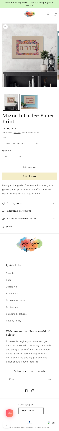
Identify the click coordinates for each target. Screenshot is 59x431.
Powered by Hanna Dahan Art (38, 427)
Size (4, 137)
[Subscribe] (49, 379)
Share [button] (9, 226)
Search (10, 273)
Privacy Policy (13, 320)
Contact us (12, 307)
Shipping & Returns (16, 314)
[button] (3, 14)
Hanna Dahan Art (22, 427)
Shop (8, 280)
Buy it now (29, 176)
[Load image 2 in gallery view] (29, 102)
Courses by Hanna (16, 300)
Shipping (17, 132)
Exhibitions (12, 293)
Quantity (6, 150)
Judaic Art (11, 286)
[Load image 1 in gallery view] (11, 102)
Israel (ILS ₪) (28, 410)
